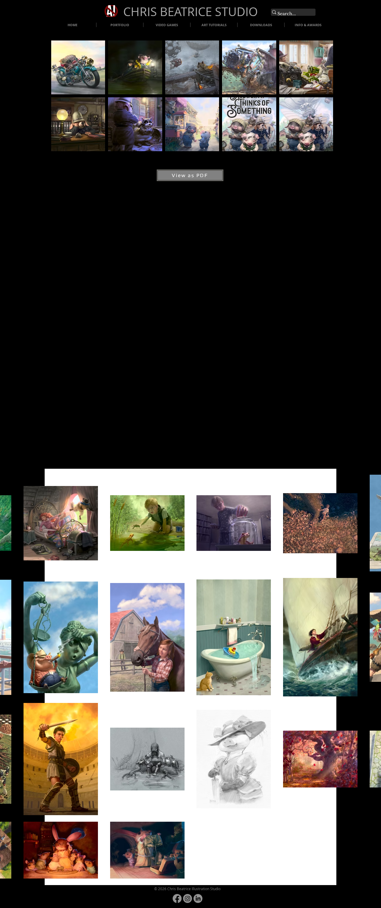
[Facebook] (177, 898)
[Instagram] (187, 898)
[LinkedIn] (197, 898)
